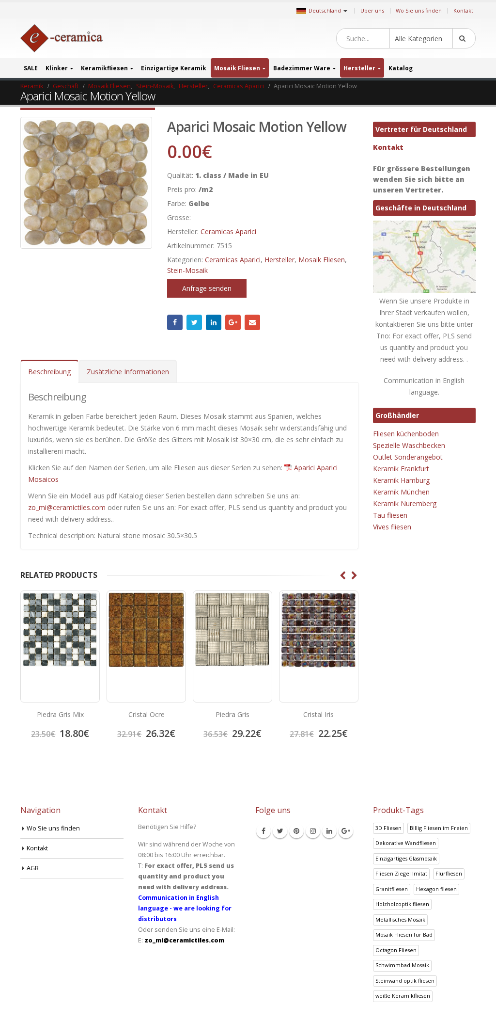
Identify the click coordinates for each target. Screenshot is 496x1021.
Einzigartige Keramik (173, 68)
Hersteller (359, 68)
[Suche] (464, 38)
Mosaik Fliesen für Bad (404, 934)
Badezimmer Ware (301, 68)
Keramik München (401, 491)
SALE (31, 68)
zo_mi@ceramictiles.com (67, 507)
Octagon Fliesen (396, 950)
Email (252, 322)
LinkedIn (213, 322)
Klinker (57, 68)
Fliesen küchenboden (406, 433)
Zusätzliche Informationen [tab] (128, 371)
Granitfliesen (391, 889)
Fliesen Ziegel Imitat (401, 873)
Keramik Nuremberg (404, 503)
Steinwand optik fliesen (404, 980)
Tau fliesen (390, 515)
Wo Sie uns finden (419, 10)
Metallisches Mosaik (400, 919)
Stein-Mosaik (187, 270)
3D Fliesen (388, 827)
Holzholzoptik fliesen (402, 904)
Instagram (313, 831)
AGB (33, 868)
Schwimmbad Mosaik (402, 965)
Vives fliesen (392, 526)
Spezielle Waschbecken (409, 445)
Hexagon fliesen (436, 889)
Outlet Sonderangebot (408, 457)
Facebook (175, 322)
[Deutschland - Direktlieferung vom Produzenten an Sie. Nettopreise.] (61, 38)
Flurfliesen (448, 873)
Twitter (194, 322)
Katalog (400, 68)
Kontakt (463, 10)
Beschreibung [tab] (49, 371)
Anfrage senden (207, 288)
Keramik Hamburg (401, 480)
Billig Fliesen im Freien (439, 827)
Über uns (372, 10)
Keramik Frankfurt (401, 468)
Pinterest (296, 831)
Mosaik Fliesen (237, 68)
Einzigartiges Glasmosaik (406, 858)
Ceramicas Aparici (228, 231)
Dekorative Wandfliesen (405, 842)
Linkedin (329, 831)
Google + (233, 322)
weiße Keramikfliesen (402, 995)
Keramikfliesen (104, 68)
